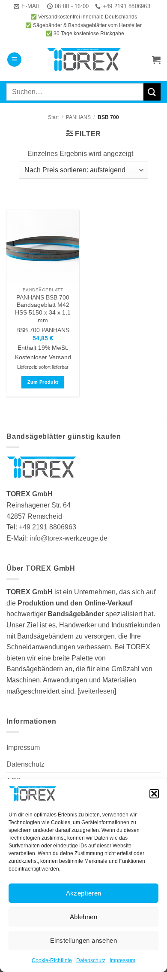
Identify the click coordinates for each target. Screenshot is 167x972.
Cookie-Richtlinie (52, 960)
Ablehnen (84, 916)
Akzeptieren (83, 893)
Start (53, 117)
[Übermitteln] (152, 91)
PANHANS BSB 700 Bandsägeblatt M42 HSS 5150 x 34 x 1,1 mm (43, 309)
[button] (154, 793)
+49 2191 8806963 (47, 527)
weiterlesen (96, 691)
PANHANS (78, 117)
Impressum (122, 960)
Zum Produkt (43, 382)
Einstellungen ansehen (83, 940)
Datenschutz (90, 960)
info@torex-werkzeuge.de (68, 538)
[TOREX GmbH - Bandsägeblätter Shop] (83, 59)
